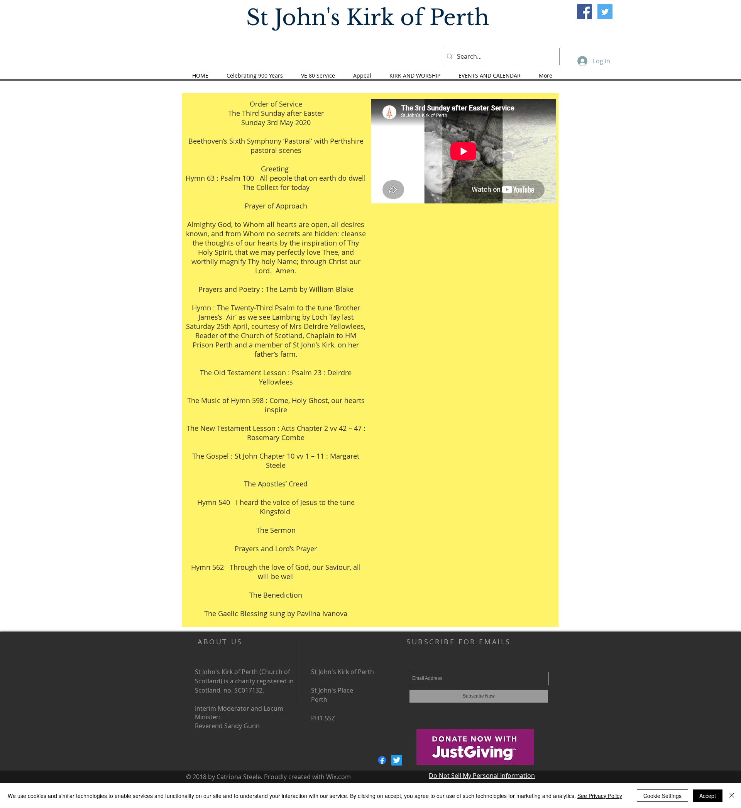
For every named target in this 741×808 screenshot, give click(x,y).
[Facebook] (382, 760)
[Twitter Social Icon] (604, 11)
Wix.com (338, 776)
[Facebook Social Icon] (584, 11)
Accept (707, 796)
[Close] (731, 795)
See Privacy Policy (599, 796)
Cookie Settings (662, 796)
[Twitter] (396, 760)
